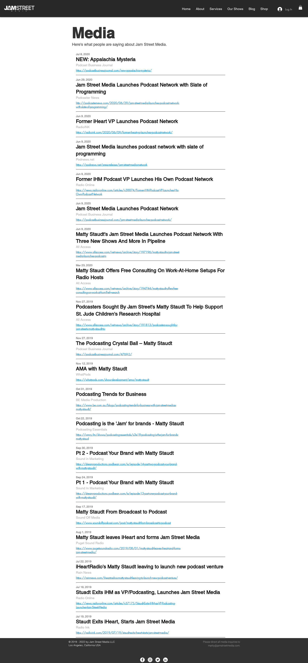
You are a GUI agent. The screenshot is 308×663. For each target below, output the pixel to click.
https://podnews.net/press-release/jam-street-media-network (111, 165)
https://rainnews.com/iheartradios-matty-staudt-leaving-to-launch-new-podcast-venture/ (127, 578)
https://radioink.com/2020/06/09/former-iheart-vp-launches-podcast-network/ (124, 132)
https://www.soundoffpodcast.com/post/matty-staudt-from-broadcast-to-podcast (123, 523)
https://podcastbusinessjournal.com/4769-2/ (104, 354)
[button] (200, 8)
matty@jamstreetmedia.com (224, 646)
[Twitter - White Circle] (157, 659)
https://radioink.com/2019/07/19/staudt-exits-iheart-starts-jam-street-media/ (122, 633)
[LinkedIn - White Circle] (165, 659)
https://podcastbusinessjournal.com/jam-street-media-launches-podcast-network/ (124, 220)
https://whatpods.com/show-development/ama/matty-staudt (112, 380)
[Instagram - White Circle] (150, 659)
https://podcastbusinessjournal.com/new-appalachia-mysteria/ (114, 70)
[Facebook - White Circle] (142, 659)
